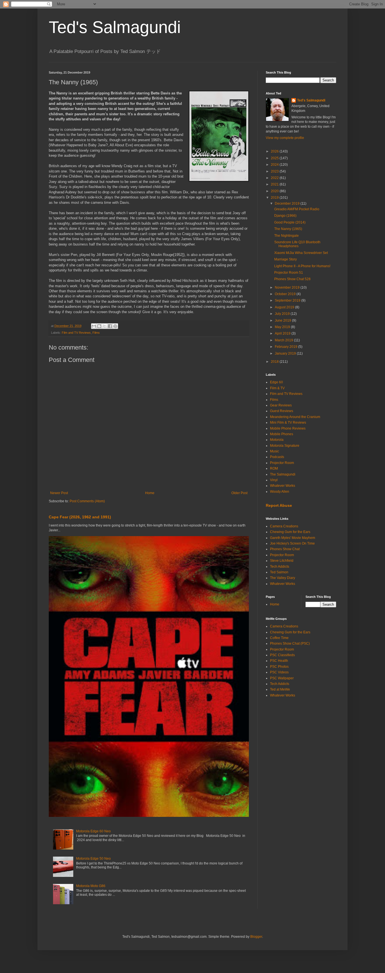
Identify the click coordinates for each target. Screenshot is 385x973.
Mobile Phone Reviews (288, 428)
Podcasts (277, 457)
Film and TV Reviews (76, 332)
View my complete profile (285, 138)
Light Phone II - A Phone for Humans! (302, 266)
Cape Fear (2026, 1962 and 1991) (80, 517)
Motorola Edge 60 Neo (93, 831)
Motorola (277, 440)
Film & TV (277, 388)
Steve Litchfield (281, 561)
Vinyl (274, 480)
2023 (275, 171)
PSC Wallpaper (282, 678)
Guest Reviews (281, 411)
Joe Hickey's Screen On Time (292, 543)
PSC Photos (279, 667)
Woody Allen (279, 492)
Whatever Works (282, 486)
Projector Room (282, 463)
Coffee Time (279, 638)
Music (274, 451)
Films (96, 332)
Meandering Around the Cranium (295, 417)
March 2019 (284, 340)
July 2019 (283, 314)
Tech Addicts (279, 567)
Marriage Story (285, 259)
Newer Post (59, 493)
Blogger (256, 937)
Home (149, 493)
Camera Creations (284, 526)
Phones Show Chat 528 (292, 279)
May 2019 (283, 327)
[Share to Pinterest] (115, 326)
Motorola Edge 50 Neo (93, 859)
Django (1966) (285, 216)
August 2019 (285, 307)
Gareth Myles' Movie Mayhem (292, 538)
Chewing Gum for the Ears (290, 532)
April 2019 (283, 333)
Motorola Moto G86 (90, 886)
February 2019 (286, 347)
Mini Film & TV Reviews (288, 422)
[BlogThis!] (99, 326)
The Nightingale (286, 236)
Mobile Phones (281, 434)
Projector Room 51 (288, 273)
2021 (275, 184)
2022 (275, 178)
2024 (275, 165)
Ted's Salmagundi (115, 27)
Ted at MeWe (280, 689)
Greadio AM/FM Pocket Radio (296, 209)
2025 (275, 158)
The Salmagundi (282, 474)
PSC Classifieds (282, 655)
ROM (274, 468)
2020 (275, 191)
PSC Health (279, 661)
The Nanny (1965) (288, 229)
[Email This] (94, 326)
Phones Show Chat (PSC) (290, 643)
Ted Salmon (279, 572)
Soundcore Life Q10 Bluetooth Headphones (297, 244)
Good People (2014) (290, 222)
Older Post (239, 493)
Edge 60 (276, 382)
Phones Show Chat (285, 549)
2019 (275, 198)
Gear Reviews (281, 405)
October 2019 (286, 294)
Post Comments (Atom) (87, 501)
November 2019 (287, 287)
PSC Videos (279, 672)
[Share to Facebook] (110, 326)
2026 (275, 151)
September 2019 (288, 300)
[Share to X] (104, 326)
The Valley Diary (282, 578)
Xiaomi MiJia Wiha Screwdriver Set (301, 253)
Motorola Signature (284, 446)
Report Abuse (279, 505)
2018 (275, 362)
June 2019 (283, 320)
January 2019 (286, 353)
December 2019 (287, 203)
